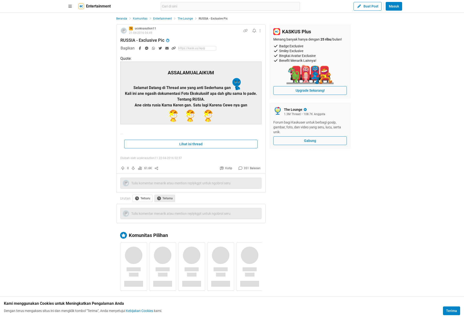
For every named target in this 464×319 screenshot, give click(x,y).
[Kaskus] (81, 6)
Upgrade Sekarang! (310, 90)
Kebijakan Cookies (139, 311)
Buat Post (370, 6)
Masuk (394, 6)
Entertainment (162, 18)
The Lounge (185, 18)
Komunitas (140, 18)
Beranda (121, 18)
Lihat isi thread (191, 144)
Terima (451, 311)
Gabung (310, 141)
